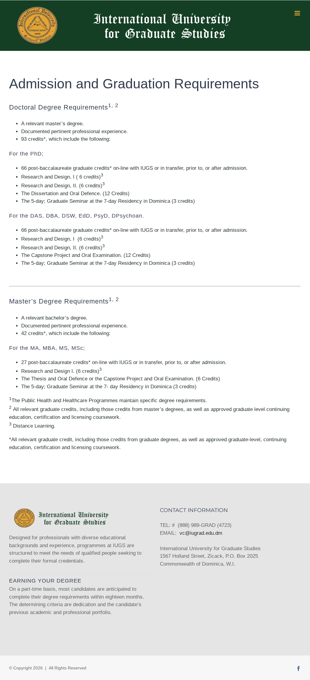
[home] (60, 511)
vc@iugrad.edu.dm (201, 533)
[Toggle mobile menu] (298, 13)
